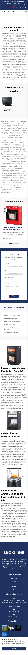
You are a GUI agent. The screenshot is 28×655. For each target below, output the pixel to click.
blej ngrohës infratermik (9, 324)
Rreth (14, 581)
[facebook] (20, 7)
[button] (10, 243)
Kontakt (14, 589)
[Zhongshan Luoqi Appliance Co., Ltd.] (8, 12)
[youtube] (23, 7)
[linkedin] (25, 7)
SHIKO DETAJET (7, 101)
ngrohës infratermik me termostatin (12, 315)
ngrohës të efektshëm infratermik (12, 321)
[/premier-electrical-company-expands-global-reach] (11, 628)
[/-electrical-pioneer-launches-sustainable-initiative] (4, 628)
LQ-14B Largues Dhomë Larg (7, 109)
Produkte (14, 578)
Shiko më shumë (7, 238)
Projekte (14, 586)
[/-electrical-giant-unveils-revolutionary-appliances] (18, 628)
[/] (14, 552)
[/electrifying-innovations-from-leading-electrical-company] (4, 634)
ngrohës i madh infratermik (10, 318)
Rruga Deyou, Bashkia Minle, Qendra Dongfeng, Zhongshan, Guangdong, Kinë (14, 2)
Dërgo (14, 296)
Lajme (14, 584)
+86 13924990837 (7, 5)
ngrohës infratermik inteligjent (11, 332)
